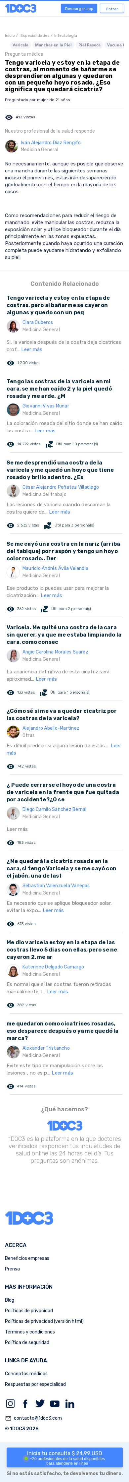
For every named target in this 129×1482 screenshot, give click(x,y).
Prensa (12, 1269)
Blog (9, 1300)
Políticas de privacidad (29, 1311)
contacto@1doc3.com (33, 1418)
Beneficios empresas (27, 1258)
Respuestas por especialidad (35, 1384)
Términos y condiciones (30, 1332)
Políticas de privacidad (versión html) (44, 1321)
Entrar (112, 9)
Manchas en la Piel (53, 45)
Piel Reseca (89, 45)
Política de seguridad (27, 1342)
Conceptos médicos (26, 1374)
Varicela (20, 45)
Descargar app (79, 8)
